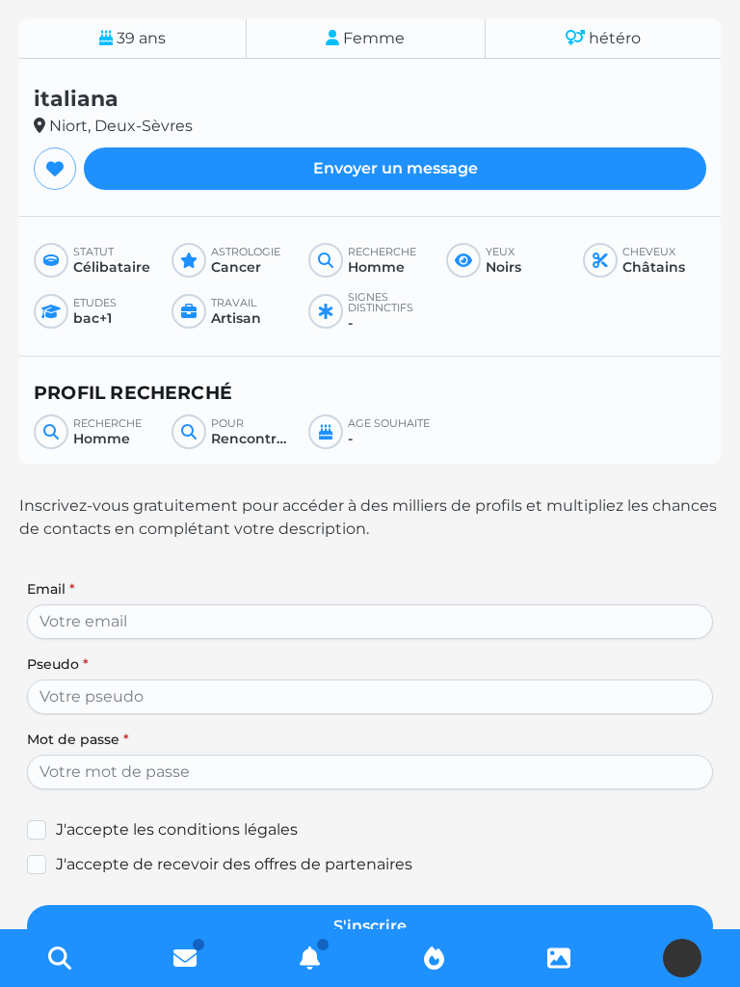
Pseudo (58, 664)
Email (51, 589)
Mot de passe (78, 739)
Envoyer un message (395, 168)
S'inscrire (370, 926)
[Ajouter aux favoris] (55, 168)
